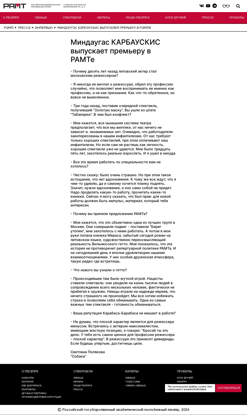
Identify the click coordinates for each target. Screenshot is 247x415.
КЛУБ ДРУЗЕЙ (175, 17)
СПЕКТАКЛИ (72, 17)
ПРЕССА (207, 17)
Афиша (130, 378)
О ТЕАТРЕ (11, 17)
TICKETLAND (132, 382)
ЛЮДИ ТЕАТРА (137, 17)
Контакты (29, 389)
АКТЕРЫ (103, 17)
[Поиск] (238, 6)
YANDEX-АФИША (135, 386)
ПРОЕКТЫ (236, 17)
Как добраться (31, 386)
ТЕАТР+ (182, 382)
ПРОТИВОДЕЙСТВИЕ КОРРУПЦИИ (41, 397)
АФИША (41, 17)
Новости (28, 378)
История (27, 382)
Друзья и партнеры (34, 393)
